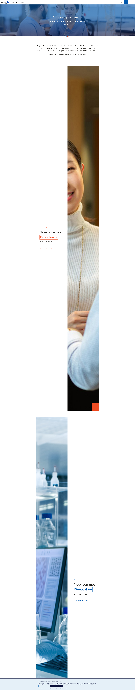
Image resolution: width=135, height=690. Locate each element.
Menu (122, 2)
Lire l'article (67, 24)
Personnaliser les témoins (44, 686)
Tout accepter (59, 686)
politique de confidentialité (48, 688)
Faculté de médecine (18, 2)
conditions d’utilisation (62, 688)
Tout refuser (53, 686)
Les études (43, 227)
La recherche (78, 579)
